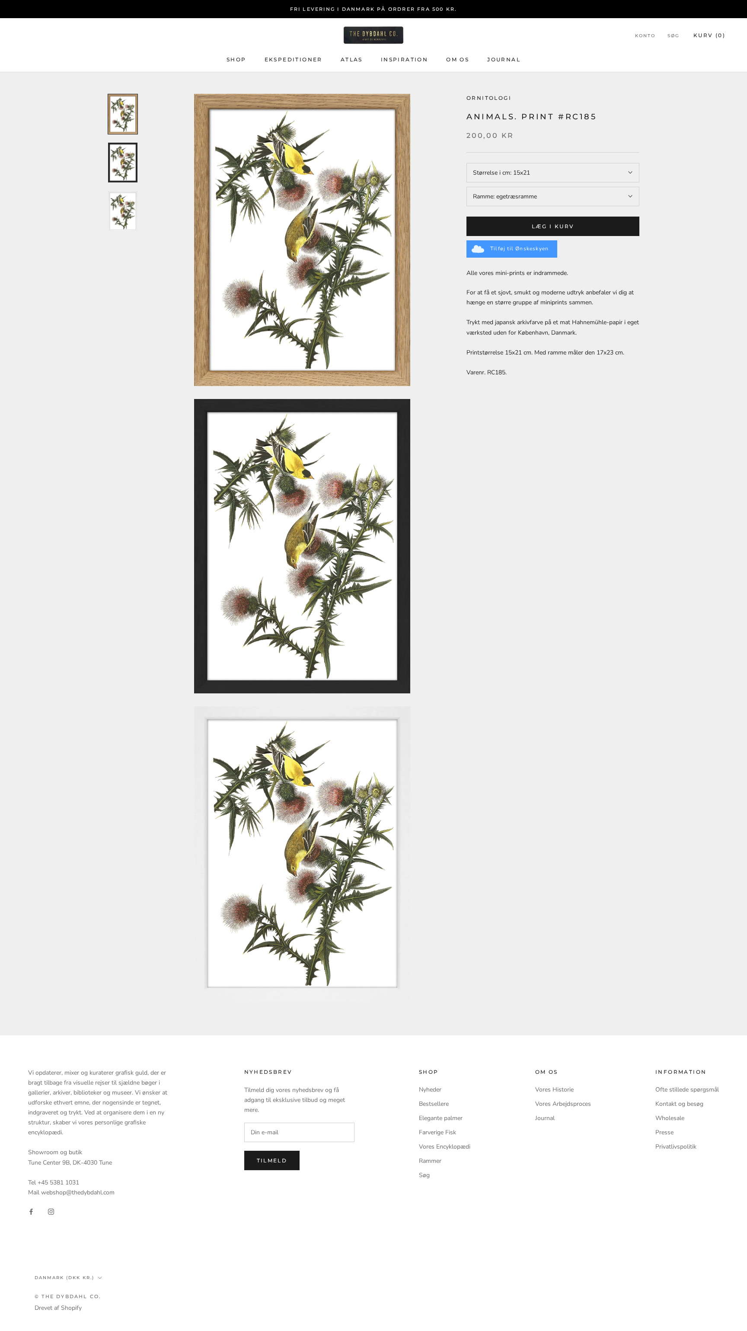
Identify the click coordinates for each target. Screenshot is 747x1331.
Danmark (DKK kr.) (64, 1277)
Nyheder (430, 1089)
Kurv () (709, 35)
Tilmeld (272, 1160)
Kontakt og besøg (679, 1104)
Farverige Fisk (437, 1132)
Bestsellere (434, 1104)
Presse (664, 1132)
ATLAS (352, 59)
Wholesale (669, 1118)
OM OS (457, 59)
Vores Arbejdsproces (563, 1104)
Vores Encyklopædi (444, 1147)
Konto (645, 35)
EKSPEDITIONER (293, 59)
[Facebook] (31, 1211)
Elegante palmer (441, 1118)
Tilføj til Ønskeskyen (519, 248)
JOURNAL (503, 59)
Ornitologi (488, 98)
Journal (545, 1118)
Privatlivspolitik (675, 1147)
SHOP (236, 59)
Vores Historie (554, 1089)
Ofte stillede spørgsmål (687, 1089)
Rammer (430, 1161)
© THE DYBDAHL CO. (68, 1296)
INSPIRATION (404, 59)
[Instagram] (51, 1211)
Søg (673, 35)
